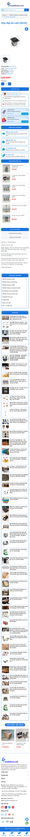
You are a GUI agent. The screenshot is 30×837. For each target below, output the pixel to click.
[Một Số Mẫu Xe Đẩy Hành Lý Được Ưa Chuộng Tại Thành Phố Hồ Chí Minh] (5, 404)
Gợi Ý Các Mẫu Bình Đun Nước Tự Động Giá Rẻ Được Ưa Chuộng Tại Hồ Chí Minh (19, 677)
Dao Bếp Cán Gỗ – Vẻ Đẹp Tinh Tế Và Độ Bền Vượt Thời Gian (19, 388)
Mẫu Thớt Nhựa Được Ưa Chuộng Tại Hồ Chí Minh (19, 498)
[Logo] (15, 4)
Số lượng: (3, 80)
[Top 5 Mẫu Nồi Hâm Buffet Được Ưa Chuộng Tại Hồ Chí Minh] (5, 543)
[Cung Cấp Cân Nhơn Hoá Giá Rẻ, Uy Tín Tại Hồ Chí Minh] (5, 707)
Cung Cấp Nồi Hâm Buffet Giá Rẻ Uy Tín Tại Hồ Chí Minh (18, 682)
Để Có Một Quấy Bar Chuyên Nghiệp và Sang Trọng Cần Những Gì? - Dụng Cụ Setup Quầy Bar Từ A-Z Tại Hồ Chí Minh (19, 631)
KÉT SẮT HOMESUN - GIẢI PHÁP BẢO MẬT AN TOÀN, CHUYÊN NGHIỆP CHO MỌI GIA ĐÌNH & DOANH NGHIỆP (18, 358)
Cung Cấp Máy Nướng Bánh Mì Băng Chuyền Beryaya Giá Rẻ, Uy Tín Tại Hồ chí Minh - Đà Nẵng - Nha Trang (18, 534)
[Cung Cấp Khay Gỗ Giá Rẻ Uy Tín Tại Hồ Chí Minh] (5, 583)
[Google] (13, 814)
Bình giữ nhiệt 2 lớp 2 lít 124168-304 (17, 166)
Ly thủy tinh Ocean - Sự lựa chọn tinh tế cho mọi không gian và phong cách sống (18, 450)
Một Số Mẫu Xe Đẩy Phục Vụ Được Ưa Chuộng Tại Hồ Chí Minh (19, 432)
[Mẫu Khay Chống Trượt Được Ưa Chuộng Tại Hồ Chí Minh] (5, 509)
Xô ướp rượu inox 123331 (18, 215)
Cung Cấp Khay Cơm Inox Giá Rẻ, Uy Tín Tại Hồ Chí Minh (18, 598)
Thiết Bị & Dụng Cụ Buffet (8, 285)
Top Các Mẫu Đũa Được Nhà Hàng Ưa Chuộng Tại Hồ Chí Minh (19, 607)
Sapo (18, 830)
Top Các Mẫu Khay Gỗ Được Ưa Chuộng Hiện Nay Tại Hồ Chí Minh (19, 573)
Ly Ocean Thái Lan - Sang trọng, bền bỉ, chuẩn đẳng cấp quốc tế (18, 410)
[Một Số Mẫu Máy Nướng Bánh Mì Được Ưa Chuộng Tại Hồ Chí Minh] (5, 526)
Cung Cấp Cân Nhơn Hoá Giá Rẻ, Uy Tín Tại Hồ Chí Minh (18, 705)
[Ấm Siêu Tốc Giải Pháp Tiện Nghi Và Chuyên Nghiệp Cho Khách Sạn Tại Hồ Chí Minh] (5, 332)
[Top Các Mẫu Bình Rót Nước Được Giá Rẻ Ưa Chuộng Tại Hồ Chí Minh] (5, 690)
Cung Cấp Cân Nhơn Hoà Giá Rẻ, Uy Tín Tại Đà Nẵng (18, 550)
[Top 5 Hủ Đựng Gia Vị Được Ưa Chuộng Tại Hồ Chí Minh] (5, 592)
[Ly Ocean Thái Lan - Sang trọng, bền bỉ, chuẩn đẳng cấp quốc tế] (5, 412)
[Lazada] (6, 807)
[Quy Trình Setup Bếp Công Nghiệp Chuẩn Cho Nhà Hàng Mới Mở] (5, 477)
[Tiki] (9, 807)
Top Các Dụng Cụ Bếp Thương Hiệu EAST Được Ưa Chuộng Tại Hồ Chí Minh (18, 568)
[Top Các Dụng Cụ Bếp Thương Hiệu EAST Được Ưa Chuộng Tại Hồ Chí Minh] (5, 567)
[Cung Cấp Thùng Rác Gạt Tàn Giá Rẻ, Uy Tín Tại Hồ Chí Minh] (5, 560)
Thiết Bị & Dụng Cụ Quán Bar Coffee (11, 288)
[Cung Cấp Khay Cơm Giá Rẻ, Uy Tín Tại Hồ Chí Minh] (5, 699)
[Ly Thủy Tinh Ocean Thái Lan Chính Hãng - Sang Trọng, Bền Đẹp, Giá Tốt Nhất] (5, 398)
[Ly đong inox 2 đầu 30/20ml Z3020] (6, 198)
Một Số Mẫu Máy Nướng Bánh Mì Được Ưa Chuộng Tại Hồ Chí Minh (19, 524)
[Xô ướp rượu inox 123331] (6, 218)
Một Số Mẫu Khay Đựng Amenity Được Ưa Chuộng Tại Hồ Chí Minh (19, 516)
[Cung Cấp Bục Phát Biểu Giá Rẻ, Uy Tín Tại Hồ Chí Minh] (5, 653)
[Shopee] (2, 807)
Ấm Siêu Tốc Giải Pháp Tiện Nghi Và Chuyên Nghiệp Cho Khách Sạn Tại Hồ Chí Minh (18, 332)
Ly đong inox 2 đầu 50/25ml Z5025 (18, 176)
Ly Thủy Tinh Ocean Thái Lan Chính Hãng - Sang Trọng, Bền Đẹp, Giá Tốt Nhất (18, 398)
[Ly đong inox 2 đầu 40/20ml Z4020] (6, 188)
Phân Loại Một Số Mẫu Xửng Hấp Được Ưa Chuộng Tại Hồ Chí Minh (19, 373)
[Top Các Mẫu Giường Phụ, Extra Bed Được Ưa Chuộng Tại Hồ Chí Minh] (5, 638)
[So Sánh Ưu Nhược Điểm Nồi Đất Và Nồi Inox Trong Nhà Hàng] (5, 484)
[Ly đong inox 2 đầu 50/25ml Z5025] (6, 178)
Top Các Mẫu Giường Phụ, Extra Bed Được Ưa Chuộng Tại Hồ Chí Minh (18, 638)
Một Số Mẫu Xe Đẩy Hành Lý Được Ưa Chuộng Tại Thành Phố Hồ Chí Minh (19, 404)
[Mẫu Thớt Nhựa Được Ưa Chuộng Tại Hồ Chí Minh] (5, 500)
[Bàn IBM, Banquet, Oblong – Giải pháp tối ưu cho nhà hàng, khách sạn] (5, 325)
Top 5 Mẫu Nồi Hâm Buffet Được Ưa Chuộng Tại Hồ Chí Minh (18, 541)
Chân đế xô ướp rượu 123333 (19, 205)
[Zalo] (2, 814)
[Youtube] (9, 814)
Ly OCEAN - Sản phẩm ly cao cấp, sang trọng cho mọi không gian (18, 364)
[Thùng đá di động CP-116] (7, 735)
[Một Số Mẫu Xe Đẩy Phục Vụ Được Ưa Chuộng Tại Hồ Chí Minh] (5, 434)
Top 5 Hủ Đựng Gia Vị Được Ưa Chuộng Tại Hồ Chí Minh (18, 590)
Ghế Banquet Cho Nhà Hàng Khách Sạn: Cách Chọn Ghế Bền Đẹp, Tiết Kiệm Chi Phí (18, 318)
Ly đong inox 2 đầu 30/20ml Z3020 (18, 196)
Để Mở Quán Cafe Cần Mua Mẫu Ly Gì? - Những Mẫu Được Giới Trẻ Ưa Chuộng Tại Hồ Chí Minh (18, 668)
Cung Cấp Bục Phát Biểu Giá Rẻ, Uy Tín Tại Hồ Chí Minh (18, 653)
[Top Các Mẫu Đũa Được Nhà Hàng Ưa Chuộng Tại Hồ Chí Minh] (5, 607)
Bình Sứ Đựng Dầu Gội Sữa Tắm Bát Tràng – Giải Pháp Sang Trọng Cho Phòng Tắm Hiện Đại (19, 339)
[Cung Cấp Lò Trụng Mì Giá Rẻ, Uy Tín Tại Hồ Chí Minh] (5, 716)
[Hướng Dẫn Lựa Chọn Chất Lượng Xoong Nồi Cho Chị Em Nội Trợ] (5, 661)
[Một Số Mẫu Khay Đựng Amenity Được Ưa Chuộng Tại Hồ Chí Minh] (5, 517)
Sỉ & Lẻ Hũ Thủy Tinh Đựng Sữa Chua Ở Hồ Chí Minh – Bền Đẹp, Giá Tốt (18, 459)
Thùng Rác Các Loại (7, 296)
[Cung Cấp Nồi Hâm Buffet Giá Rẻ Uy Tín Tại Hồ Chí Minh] (5, 683)
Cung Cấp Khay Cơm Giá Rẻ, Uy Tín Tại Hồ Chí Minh (18, 697)
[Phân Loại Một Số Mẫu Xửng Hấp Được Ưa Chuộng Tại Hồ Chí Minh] (5, 374)
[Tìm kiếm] (26, 10)
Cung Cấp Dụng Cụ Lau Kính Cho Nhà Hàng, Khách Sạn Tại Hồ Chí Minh (18, 491)
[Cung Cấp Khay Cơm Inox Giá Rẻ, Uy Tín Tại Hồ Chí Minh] (5, 600)
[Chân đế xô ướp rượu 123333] (6, 208)
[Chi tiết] (27, 110)
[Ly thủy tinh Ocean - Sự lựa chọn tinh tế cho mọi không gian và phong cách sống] (5, 451)
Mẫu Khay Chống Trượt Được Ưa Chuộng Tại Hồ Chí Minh (18, 507)
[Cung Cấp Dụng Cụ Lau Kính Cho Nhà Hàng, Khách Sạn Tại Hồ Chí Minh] (5, 492)
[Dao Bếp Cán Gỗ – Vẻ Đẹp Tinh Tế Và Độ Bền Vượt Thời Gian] (5, 390)
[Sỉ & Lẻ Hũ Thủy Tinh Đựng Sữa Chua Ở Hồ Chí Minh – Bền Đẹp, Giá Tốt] (5, 460)
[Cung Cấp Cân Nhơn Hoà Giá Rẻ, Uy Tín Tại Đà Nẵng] (5, 552)
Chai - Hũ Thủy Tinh (7, 305)
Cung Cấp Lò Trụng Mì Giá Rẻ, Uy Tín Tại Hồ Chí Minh (18, 714)
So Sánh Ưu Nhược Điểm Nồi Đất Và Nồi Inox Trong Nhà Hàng (18, 484)
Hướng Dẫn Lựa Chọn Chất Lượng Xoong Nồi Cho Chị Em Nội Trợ (19, 660)
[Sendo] (13, 807)
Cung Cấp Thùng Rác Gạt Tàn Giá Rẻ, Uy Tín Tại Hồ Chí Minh (19, 558)
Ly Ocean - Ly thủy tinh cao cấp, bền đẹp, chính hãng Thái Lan (18, 467)
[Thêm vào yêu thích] (26, 29)
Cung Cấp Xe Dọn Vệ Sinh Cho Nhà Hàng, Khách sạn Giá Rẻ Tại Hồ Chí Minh (18, 646)
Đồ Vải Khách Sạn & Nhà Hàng (10, 291)
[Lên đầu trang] (26, 827)
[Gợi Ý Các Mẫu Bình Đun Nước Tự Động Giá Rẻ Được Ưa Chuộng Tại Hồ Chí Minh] (5, 677)
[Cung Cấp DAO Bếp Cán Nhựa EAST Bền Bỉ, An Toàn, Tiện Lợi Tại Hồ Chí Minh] (5, 382)
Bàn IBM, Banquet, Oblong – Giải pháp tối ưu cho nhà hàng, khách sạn (18, 324)
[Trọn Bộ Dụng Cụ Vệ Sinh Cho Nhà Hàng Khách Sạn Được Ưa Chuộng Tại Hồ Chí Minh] (5, 614)
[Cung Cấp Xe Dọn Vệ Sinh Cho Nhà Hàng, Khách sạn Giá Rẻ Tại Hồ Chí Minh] (5, 647)
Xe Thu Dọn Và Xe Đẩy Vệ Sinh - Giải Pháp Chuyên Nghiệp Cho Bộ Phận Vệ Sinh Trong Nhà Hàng (19, 421)
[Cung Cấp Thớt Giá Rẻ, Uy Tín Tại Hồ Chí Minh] (5, 622)
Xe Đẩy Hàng (5, 299)
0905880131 (10, 798)
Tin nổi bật (15, 312)
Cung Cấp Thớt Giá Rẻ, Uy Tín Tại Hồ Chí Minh (19, 620)
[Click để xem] (15, 40)
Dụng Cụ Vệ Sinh (6, 302)
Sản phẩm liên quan (15, 725)
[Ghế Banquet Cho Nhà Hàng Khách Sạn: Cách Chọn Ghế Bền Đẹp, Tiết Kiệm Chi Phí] (5, 317)
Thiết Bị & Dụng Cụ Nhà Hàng (9, 282)
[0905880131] (27, 823)
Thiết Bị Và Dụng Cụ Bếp (8, 279)
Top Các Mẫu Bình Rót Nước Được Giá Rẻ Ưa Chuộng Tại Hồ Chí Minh (18, 689)
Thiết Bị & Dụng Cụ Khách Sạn (10, 293)
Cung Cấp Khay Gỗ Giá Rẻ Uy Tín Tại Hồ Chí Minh (18, 582)
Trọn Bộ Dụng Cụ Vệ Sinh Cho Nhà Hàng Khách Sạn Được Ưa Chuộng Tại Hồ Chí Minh (18, 613)
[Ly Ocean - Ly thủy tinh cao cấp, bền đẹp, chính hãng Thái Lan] (5, 468)
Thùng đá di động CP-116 (7, 744)
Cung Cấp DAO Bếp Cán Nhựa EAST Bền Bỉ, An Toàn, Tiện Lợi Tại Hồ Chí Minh (18, 381)
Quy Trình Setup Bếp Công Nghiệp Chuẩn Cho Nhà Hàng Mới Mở (19, 475)
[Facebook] (6, 814)
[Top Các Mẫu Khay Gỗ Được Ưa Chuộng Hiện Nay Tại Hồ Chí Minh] (5, 575)
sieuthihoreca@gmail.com (11, 800)
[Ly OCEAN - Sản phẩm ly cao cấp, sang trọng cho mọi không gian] (5, 366)
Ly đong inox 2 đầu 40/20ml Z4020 (18, 186)
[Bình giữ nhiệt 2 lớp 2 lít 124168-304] (6, 168)
